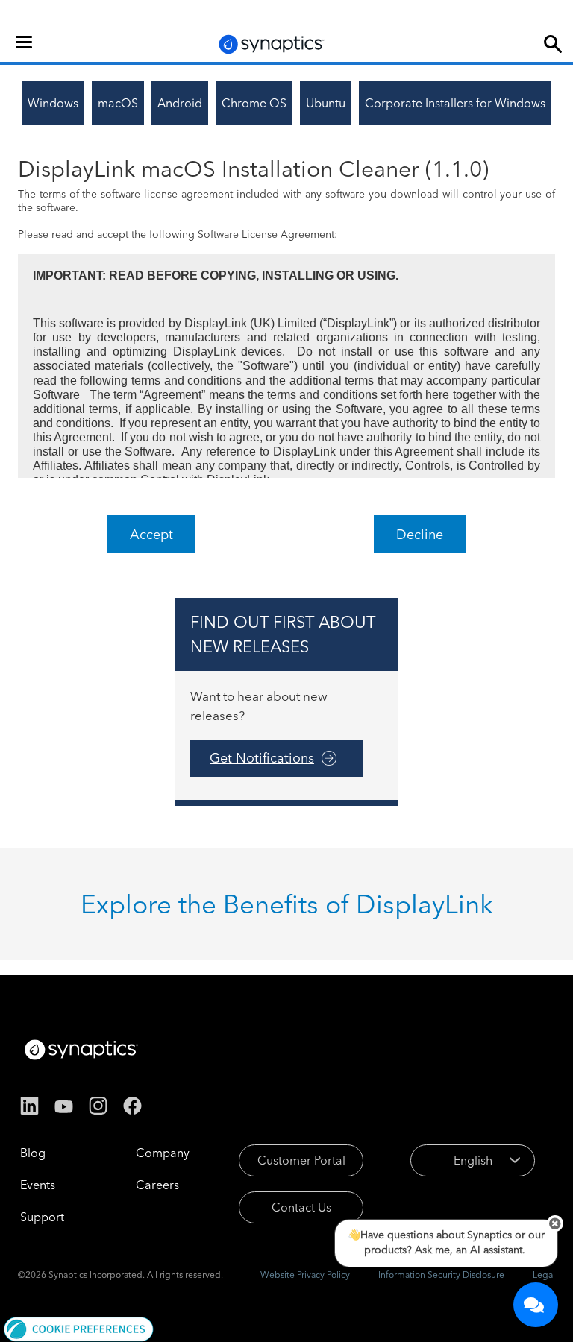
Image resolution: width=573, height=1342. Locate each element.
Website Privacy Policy (305, 1274)
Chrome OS (254, 102)
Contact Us (301, 1207)
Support (42, 1216)
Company (163, 1152)
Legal (544, 1274)
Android (179, 102)
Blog (33, 1152)
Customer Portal (301, 1160)
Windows (53, 102)
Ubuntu (325, 102)
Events (37, 1184)
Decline (419, 534)
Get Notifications (262, 757)
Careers (157, 1184)
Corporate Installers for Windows (455, 102)
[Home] (271, 44)
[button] (78, 1328)
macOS (118, 102)
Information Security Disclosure (441, 1274)
